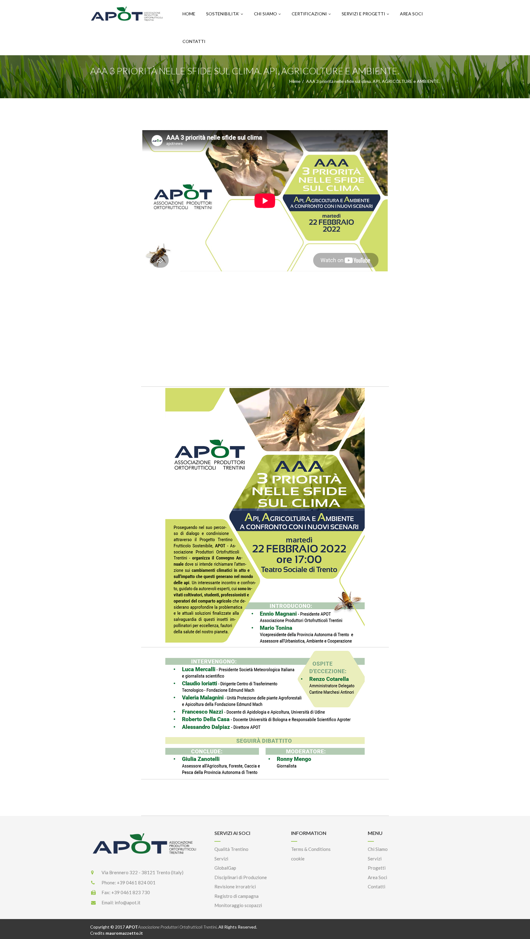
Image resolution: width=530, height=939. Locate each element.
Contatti (193, 41)
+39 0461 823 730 (130, 892)
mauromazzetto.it (124, 933)
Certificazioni (309, 13)
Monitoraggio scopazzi (238, 905)
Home (188, 13)
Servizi (221, 858)
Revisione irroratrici (235, 886)
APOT (171, 926)
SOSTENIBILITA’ (222, 13)
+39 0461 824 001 (136, 882)
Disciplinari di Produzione (240, 877)
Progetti (377, 868)
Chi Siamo (265, 13)
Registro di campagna (236, 896)
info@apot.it (127, 902)
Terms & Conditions (311, 849)
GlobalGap (225, 868)
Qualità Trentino (231, 849)
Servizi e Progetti (363, 13)
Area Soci (411, 13)
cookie (298, 858)
